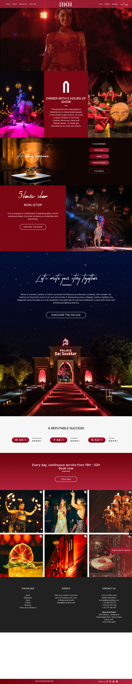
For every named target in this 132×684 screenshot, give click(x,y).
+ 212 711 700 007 (109, 608)
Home (8, 4)
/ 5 (22, 440)
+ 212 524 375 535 (109, 605)
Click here (66, 479)
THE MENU (99, 171)
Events (107, 4)
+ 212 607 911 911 (109, 603)
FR (122, 4)
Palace (14, 4)
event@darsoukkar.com (66, 603)
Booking (115, 4)
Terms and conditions (27, 608)
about (28, 595)
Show (101, 4)
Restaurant (23, 4)
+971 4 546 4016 (109, 622)
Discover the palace (66, 315)
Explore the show (33, 227)
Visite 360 (32, 4)
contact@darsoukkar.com (109, 600)
